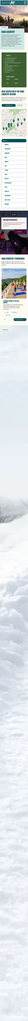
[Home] (8, 3)
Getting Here (19, 105)
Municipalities (9, 105)
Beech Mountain (5, 329)
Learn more (19, 231)
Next (8, 214)
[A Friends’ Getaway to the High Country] (14, 293)
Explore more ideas (19, 319)
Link (20, 143)
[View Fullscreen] (25, 111)
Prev (3, 214)
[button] (11, 125)
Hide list (5, 140)
